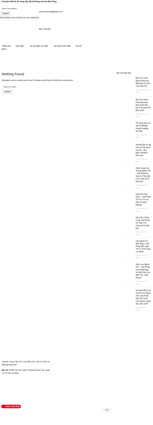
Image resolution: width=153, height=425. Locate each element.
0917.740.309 (12, 406)
